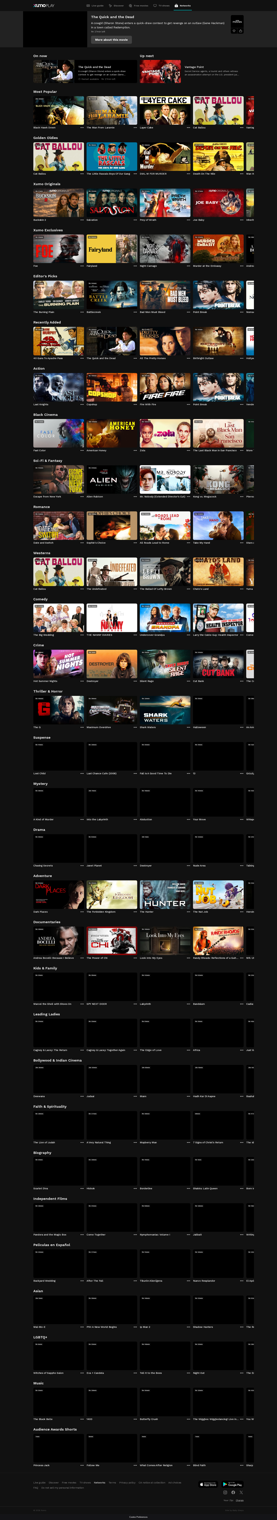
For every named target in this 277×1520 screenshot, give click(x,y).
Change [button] (240, 1500)
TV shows (164, 5)
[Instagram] (225, 1492)
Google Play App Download (233, 1485)
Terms (112, 1482)
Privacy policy (127, 1482)
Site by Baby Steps (234, 1510)
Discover (119, 5)
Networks (185, 5)
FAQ (35, 1487)
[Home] (43, 5)
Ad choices (174, 1482)
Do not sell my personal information (62, 1487)
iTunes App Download (208, 1485)
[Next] (244, 109)
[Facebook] (233, 1492)
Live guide (98, 5)
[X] (241, 1492)
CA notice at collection (152, 1482)
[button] (111, 40)
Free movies (141, 5)
